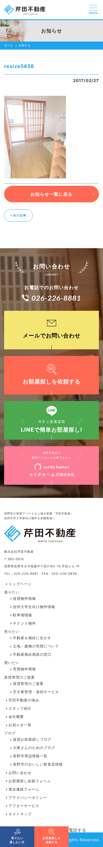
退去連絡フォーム (24, 789)
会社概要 (16, 717)
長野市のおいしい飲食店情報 (38, 764)
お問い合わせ (20, 773)
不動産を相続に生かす (32, 638)
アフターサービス (24, 806)
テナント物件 (24, 623)
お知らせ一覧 (20, 725)
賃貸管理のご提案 (28, 684)
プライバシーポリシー (28, 798)
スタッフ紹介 (20, 708)
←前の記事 (18, 215)
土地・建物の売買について (36, 646)
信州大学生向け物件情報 (34, 607)
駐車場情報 (22, 615)
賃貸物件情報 (24, 599)
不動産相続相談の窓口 (32, 654)
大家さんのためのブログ (34, 748)
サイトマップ (20, 814)
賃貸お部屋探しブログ (32, 739)
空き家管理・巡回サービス (36, 692)
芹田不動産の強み (24, 700)
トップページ (20, 584)
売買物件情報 (24, 669)
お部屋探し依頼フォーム (30, 781)
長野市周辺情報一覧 (30, 756)
